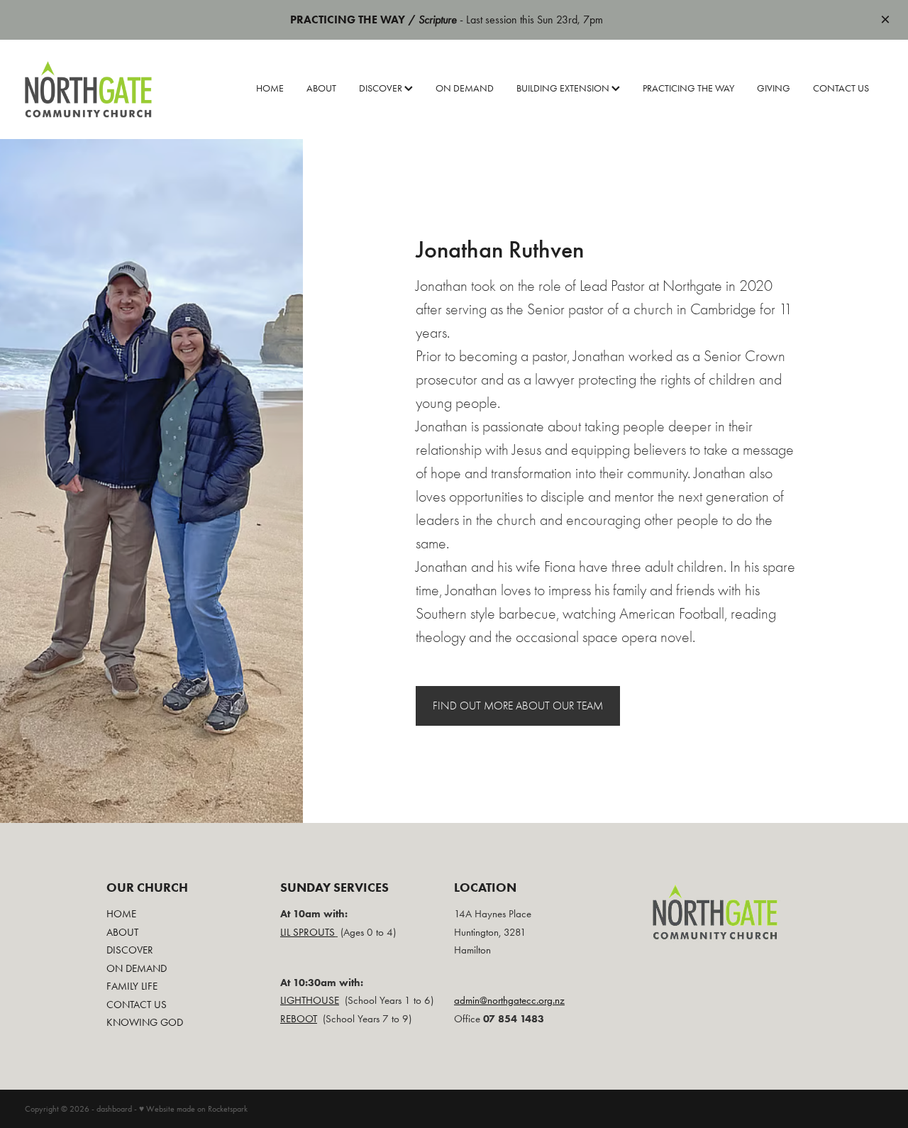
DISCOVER (381, 88)
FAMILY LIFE (131, 986)
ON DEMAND (465, 88)
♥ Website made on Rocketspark (193, 1109)
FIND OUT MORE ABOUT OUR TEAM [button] (518, 706)
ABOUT (321, 88)
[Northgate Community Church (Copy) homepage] (110, 89)
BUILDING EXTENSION (563, 88)
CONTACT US (841, 88)
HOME (270, 88)
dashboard (114, 1109)
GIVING (773, 88)
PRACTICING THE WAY (688, 88)
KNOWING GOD (144, 1022)
